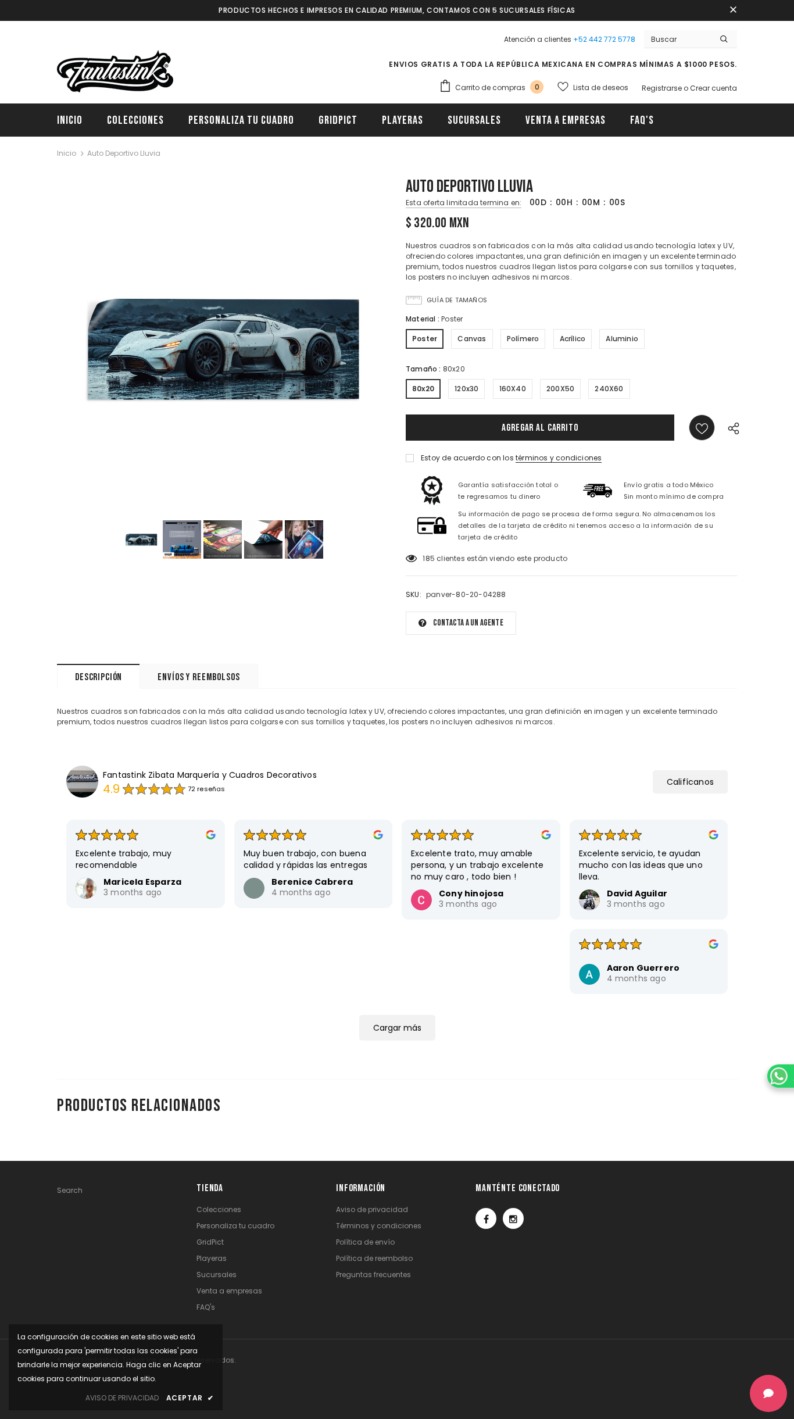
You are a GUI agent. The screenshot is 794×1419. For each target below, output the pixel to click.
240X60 (609, 389)
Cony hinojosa (471, 893)
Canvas (471, 339)
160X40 (512, 389)
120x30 (466, 389)
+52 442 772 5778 (604, 39)
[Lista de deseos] (702, 427)
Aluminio (622, 339)
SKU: (413, 594)
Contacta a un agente (468, 622)
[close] (733, 10)
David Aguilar (637, 893)
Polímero (523, 339)
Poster (424, 339)
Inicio (66, 153)
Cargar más (397, 1028)
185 (429, 558)
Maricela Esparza (142, 882)
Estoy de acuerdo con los (467, 458)
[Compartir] (731, 427)
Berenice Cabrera (312, 882)
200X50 (560, 389)
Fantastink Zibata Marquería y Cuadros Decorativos (210, 775)
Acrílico (573, 339)
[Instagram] (513, 1218)
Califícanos (690, 782)
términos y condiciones (559, 458)
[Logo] (115, 71)
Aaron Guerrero (643, 968)
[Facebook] (485, 1218)
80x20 (423, 389)
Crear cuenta (713, 88)
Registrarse (663, 88)
